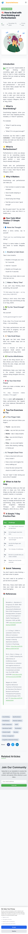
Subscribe (14, 785)
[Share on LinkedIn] (17, 744)
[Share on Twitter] (12, 744)
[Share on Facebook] (8, 744)
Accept (14, 927)
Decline (14, 931)
